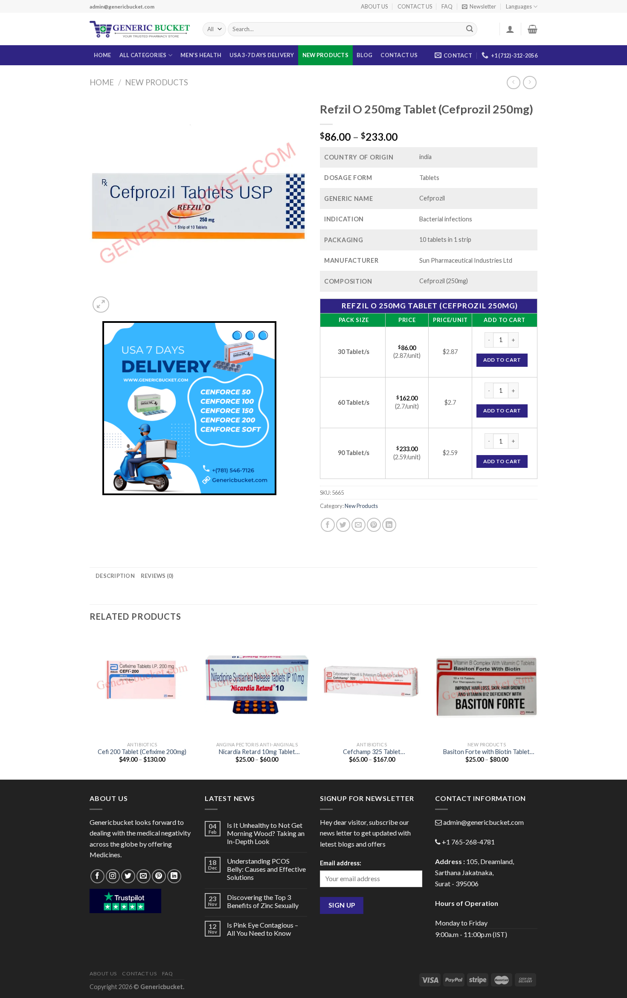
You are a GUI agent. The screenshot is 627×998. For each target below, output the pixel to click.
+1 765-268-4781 (468, 842)
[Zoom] (101, 304)
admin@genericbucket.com (483, 822)
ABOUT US (374, 6)
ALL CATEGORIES (143, 55)
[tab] (115, 575)
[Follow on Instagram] (113, 876)
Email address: (340, 863)
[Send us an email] (143, 876)
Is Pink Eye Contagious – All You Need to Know (262, 929)
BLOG (364, 55)
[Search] (469, 29)
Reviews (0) (157, 575)
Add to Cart (502, 360)
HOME (102, 55)
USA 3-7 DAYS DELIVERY (261, 55)
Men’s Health (200, 55)
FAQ (447, 6)
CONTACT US (415, 6)
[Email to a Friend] (358, 525)
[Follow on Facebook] (97, 876)
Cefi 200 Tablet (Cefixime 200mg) (142, 751)
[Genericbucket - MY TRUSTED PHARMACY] (140, 29)
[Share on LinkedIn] (389, 525)
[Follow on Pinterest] (159, 876)
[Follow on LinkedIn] (174, 876)
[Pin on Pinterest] (374, 525)
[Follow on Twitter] (128, 876)
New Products (325, 55)
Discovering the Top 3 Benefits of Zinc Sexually (263, 901)
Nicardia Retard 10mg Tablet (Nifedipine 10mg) (257, 752)
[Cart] (532, 29)
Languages (519, 6)
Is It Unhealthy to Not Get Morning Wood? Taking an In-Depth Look (266, 833)
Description (115, 575)
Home (102, 82)
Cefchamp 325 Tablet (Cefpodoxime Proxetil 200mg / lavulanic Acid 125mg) (372, 752)
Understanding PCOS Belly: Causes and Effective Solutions (266, 869)
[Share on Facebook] (328, 525)
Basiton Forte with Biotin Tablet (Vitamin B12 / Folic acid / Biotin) (486, 752)
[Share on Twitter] (343, 525)
